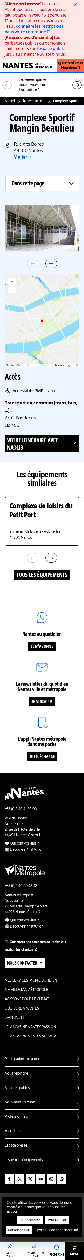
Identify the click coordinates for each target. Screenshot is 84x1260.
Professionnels (16, 1117)
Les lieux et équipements (24, 1160)
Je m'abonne (42, 646)
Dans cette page (28, 184)
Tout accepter (29, 1220)
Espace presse (16, 1145)
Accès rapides (10, 1255)
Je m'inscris (42, 702)
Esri (73, 365)
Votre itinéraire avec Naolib (32, 444)
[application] (42, 320)
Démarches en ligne (34, 1255)
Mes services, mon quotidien (31, 981)
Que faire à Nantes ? (70, 66)
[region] (42, 85)
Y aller (20, 157)
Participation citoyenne (22, 1059)
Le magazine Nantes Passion (30, 1027)
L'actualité (14, 1018)
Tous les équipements (42, 575)
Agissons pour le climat (27, 999)
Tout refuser (57, 1220)
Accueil (10, 101)
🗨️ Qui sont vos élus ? (22, 844)
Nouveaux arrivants (20, 1102)
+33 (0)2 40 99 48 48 (21, 886)
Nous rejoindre (16, 1073)
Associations (14, 1131)
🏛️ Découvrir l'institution (24, 850)
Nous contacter (22, 963)
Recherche (56, 1254)
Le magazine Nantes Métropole (34, 1036)
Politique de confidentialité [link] (57, 1230)
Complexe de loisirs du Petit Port (41, 511)
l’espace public (51, 49)
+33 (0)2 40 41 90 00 (21, 809)
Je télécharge (42, 757)
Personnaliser (19, 1230)
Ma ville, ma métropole (26, 990)
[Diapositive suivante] (77, 85)
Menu (74, 1254)
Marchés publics (17, 1088)
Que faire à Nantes (22, 1008)
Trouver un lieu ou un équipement (34, 101)
